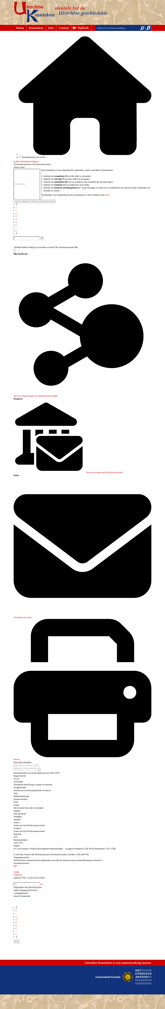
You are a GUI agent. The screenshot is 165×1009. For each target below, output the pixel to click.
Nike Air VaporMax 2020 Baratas (70, 988)
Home (20, 28)
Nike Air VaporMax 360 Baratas (47, 988)
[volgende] (16, 234)
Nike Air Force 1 (26, 985)
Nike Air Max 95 (17, 987)
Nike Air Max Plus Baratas (139, 988)
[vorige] (16, 205)
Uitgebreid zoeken (29, 201)
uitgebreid (148, 28)
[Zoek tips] (41, 184)
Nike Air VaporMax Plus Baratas (24, 988)
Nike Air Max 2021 (42, 987)
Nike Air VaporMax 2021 (126, 985)
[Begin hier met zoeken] (84, 154)
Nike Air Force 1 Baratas (121, 987)
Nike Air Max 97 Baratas (32, 990)
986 (15, 866)
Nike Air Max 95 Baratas (50, 990)
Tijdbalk (83, 28)
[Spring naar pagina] (42, 238)
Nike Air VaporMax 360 (91, 985)
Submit (142, 28)
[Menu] (15, 251)
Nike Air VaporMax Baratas (140, 987)
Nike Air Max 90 (5, 987)
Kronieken (36, 28)
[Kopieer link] (40, 770)
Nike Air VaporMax (39, 985)
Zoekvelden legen (47, 201)
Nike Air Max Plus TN (57, 987)
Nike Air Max (158, 985)
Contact (64, 28)
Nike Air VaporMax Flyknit (56, 985)
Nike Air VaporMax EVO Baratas (118, 988)
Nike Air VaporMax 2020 (108, 985)
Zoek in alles (19, 167)
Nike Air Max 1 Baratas (68, 990)
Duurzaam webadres (23, 762)
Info (51, 28)
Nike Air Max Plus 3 (86, 987)
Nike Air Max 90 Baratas (14, 990)
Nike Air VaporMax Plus (74, 985)
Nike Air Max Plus (72, 987)
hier (107, 195)
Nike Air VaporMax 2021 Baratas (94, 988)
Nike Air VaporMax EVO (144, 985)
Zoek (17, 201)
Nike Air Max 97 (29, 987)
